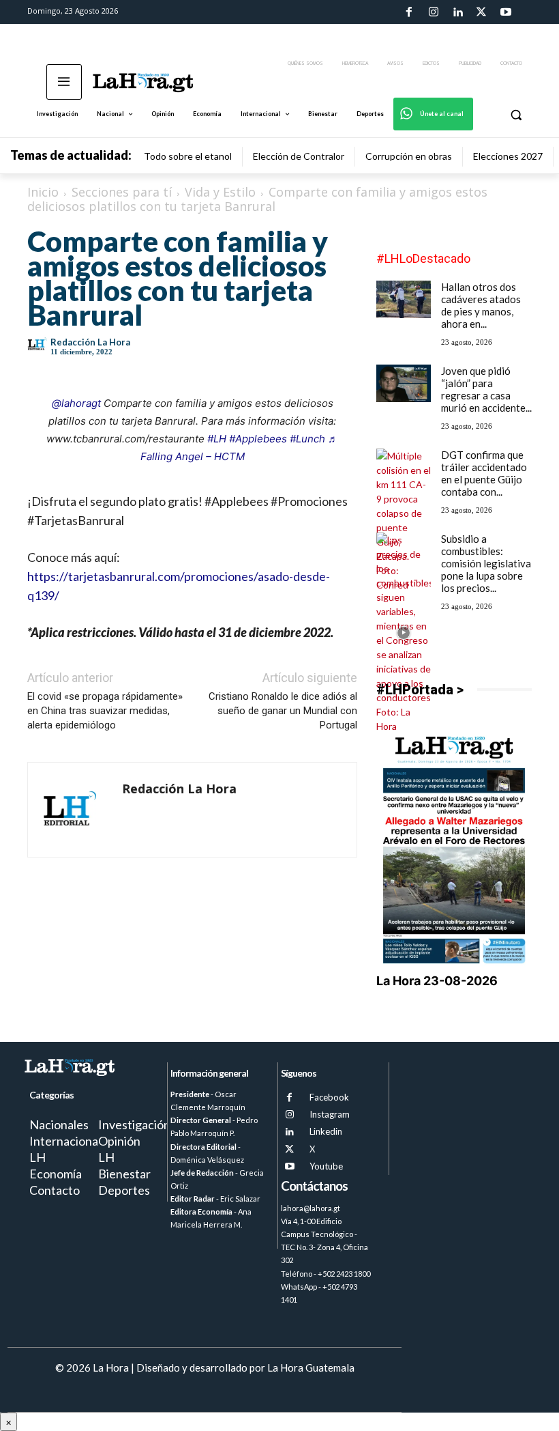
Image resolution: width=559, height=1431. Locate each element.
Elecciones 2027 (508, 156)
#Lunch (307, 438)
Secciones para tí (122, 192)
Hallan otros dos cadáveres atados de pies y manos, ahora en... (481, 305)
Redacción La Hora (90, 342)
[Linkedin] (457, 12)
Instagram (329, 1114)
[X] (289, 1149)
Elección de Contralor (298, 156)
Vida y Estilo (220, 192)
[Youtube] (506, 12)
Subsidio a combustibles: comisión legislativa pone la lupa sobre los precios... (486, 563)
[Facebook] (409, 12)
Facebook (329, 1097)
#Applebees (258, 438)
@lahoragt (76, 403)
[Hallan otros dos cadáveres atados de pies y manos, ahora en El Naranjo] (403, 299)
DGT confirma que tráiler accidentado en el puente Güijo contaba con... (484, 473)
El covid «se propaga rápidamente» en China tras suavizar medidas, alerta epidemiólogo (105, 710)
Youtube (326, 1166)
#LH (216, 438)
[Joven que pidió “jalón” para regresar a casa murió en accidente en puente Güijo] (403, 383)
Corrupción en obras (408, 156)
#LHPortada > (420, 689)
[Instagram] (433, 12)
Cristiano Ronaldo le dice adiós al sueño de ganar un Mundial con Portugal (283, 710)
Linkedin (325, 1131)
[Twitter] (481, 12)
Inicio (43, 192)
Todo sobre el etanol (188, 156)
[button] (516, 114)
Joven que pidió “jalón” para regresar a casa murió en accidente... (486, 389)
